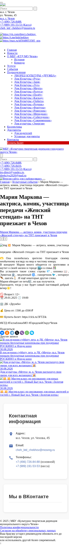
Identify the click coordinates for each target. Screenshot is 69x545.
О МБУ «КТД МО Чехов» (22, 56)
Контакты (13, 139)
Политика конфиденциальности (19, 527)
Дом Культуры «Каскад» (29, 97)
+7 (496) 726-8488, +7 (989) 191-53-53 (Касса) (15, 23)
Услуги (11, 65)
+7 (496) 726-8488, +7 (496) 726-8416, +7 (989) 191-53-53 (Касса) (15, 166)
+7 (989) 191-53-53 (28, 466)
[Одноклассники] (7, 333)
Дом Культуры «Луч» (27, 85)
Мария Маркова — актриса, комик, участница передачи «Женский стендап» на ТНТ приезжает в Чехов (33, 234)
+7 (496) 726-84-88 (28, 461)
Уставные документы (27, 136)
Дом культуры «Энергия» (29, 123)
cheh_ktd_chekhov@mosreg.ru (17, 28)
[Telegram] (12, 333)
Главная (12, 49)
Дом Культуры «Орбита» (29, 101)
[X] (17, 333)
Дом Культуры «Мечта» (28, 88)
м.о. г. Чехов (7, 18)
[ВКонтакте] (2, 333)
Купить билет (15, 142)
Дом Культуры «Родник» (29, 104)
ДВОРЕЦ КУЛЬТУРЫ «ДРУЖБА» (35, 75)
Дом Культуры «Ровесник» (30, 110)
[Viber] (22, 333)
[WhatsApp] (27, 333)
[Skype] (32, 333)
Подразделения (16, 72)
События (12, 69)
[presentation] (2, 239)
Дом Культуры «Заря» (27, 81)
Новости (12, 53)
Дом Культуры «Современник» (33, 120)
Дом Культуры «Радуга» (28, 91)
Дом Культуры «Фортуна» (30, 107)
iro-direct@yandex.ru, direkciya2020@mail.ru (13, 174)
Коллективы (14, 126)
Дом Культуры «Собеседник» (32, 117)
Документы (14, 129)
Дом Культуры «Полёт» (28, 94)
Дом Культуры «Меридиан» (31, 113)
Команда (19, 62)
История (19, 59)
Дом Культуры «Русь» (27, 78)
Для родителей (23, 133)
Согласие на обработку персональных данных (28, 530)
